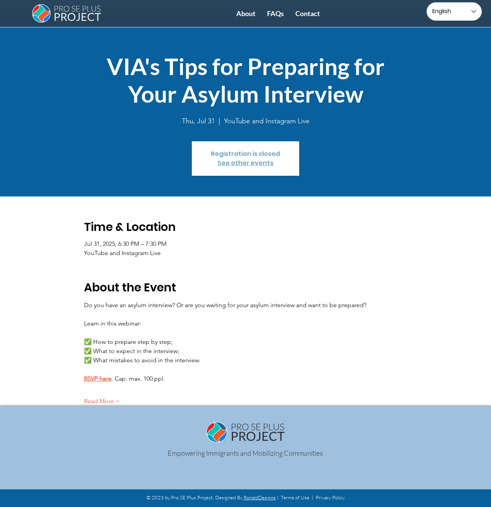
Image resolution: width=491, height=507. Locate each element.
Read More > (102, 401)
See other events (245, 163)
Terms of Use (295, 497)
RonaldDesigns (260, 497)
